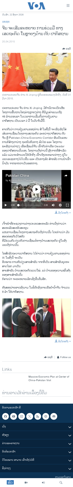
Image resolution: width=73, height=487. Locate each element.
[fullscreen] (67, 205)
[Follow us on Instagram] (21, 416)
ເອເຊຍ (6, 21)
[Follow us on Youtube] (13, 416)
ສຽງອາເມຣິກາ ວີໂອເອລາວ (22, 180)
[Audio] (43, 482)
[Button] (66, 49)
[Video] (26, 482)
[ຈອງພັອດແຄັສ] (53, 416)
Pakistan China (17, 176)
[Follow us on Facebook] (5, 416)
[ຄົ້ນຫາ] (61, 482)
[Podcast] (45, 416)
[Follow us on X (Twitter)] (29, 416)
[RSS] (37, 416)
